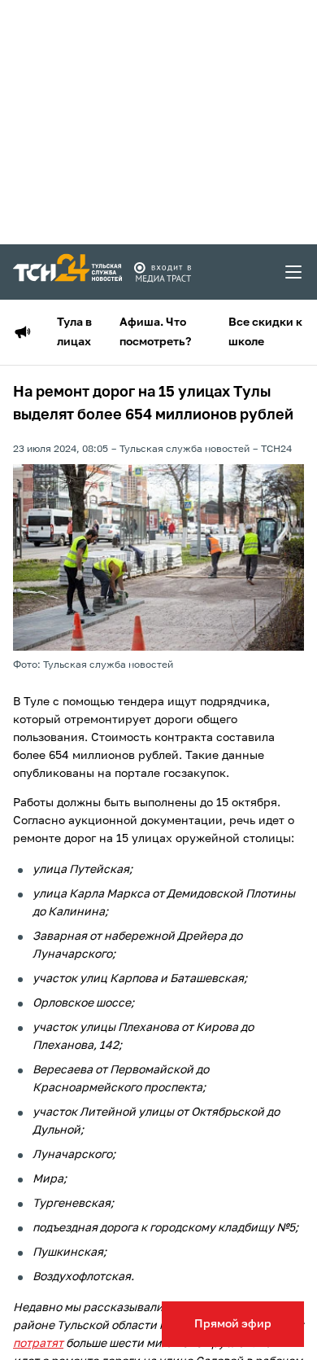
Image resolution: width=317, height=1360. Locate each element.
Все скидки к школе (265, 332)
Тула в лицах (74, 332)
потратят (38, 1343)
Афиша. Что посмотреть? (155, 332)
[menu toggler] (294, 272)
